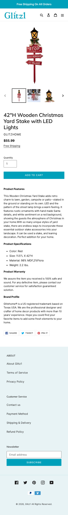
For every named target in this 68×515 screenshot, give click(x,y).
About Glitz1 (14, 363)
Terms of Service (17, 372)
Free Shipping (12, 145)
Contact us (13, 404)
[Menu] (62, 14)
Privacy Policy (15, 381)
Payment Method (17, 413)
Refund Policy (15, 431)
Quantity (8, 157)
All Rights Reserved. (42, 504)
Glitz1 (28, 504)
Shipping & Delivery (19, 422)
